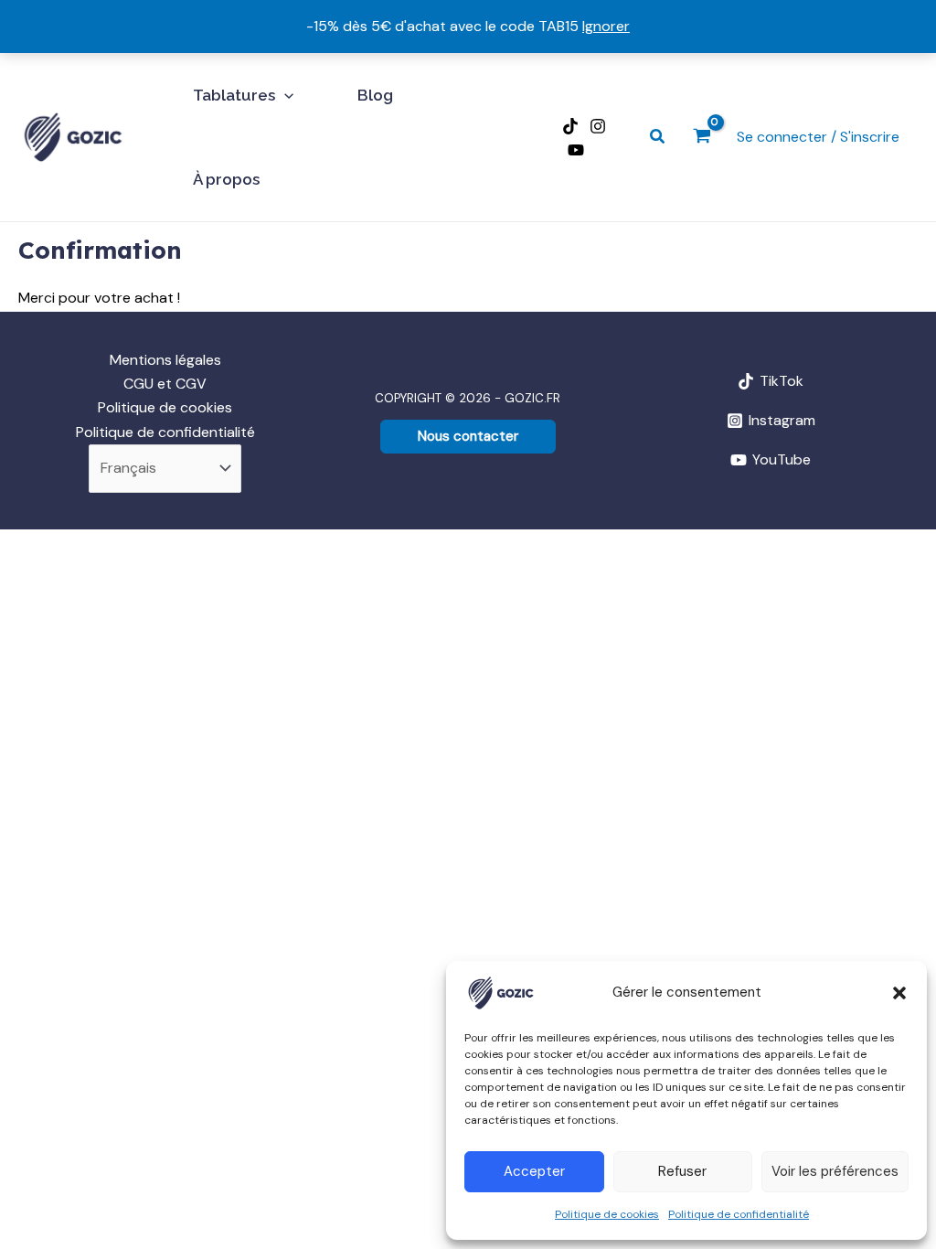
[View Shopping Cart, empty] (701, 138)
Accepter (534, 1171)
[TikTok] (570, 126)
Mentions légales (165, 359)
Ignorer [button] (606, 26)
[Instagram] (598, 126)
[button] (899, 993)
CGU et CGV (165, 383)
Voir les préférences (835, 1171)
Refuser (682, 1171)
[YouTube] (576, 150)
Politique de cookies (607, 1214)
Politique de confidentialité (738, 1214)
